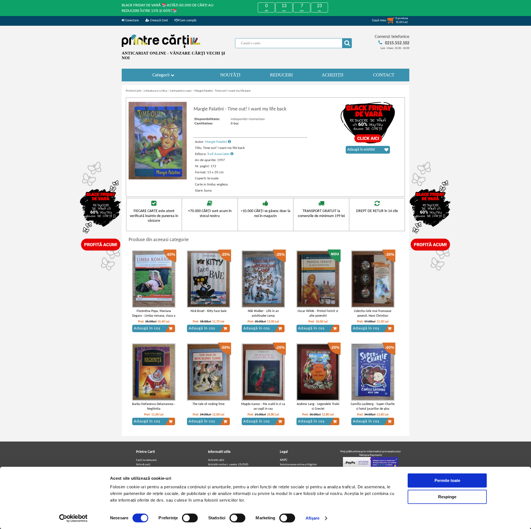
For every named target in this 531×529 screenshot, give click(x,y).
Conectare (131, 20)
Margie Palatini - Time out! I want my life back (222, 90)
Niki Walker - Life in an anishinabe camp (263, 313)
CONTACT (383, 75)
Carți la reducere (146, 460)
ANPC (283, 460)
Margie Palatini (216, 142)
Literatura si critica (155, 90)
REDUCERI (281, 75)
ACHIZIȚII (332, 75)
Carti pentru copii (181, 90)
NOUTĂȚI (230, 75)
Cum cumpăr (188, 20)
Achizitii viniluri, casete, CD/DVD (228, 464)
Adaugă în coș (147, 328)
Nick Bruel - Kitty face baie (209, 311)
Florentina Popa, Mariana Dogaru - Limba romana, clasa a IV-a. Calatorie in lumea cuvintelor (153, 318)
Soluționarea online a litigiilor (298, 464)
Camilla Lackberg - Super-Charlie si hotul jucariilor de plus (373, 406)
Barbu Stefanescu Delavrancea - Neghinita (153, 406)
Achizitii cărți (216, 460)
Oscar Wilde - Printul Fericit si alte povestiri (318, 313)
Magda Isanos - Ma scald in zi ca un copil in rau (263, 406)
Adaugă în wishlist (361, 150)
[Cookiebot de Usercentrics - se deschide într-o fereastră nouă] (73, 518)
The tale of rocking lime (208, 404)
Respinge (447, 496)
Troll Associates (218, 154)
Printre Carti (133, 90)
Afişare (313, 518)
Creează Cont (158, 20)
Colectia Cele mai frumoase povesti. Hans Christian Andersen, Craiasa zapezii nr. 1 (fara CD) (372, 318)
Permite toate (447, 480)
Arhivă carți (143, 464)
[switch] (190, 517)
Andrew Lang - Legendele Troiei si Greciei (318, 406)
